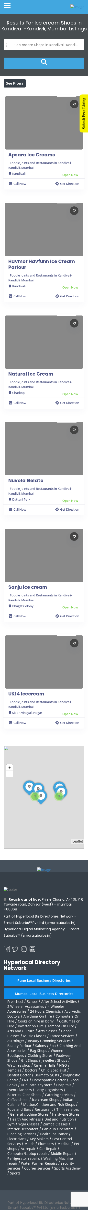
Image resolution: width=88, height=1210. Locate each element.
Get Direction (69, 183)
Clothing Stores (40, 1055)
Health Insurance (54, 1134)
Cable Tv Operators (58, 1129)
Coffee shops (17, 1099)
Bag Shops (38, 1050)
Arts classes (47, 1031)
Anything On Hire (37, 1016)
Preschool (15, 1001)
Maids (29, 1143)
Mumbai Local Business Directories (44, 993)
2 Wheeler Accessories (25, 1006)
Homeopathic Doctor (49, 1080)
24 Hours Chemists (45, 1011)
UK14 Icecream (26, 694)
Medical (63, 1143)
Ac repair (28, 1148)
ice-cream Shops (45, 1099)
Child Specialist (53, 1070)
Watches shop (18, 1065)
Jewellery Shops (54, 1060)
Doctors (31, 1070)
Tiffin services (67, 1109)
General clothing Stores (29, 1114)
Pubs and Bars (19, 1109)
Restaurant (44, 1109)
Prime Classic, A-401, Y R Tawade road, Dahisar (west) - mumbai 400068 (43, 904)
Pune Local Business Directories (44, 980)
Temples (14, 1070)
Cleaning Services (21, 1134)
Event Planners (19, 1089)
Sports (15, 1173)
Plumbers (46, 1143)
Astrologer (15, 1040)
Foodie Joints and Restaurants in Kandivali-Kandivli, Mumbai (40, 165)
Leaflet (77, 841)
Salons (40, 1045)
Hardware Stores (65, 1114)
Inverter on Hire (31, 1026)
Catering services (59, 1094)
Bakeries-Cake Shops (24, 1094)
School (32, 1001)
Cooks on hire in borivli (36, 1021)
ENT (25, 1080)
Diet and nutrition (59, 1119)
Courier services (37, 1168)
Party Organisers (49, 1089)
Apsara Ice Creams (31, 155)
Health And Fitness (25, 1119)
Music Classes (34, 1036)
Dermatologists (46, 1075)
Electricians (16, 1138)
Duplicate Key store (37, 1085)
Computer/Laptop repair (27, 1153)
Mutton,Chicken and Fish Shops (49, 1104)
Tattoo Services (62, 1036)
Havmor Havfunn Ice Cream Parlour (41, 264)
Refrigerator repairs (23, 1158)
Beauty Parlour (19, 1045)
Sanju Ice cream (27, 587)
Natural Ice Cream (30, 374)
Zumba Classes (55, 1124)
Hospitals (63, 1085)
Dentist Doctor (19, 1075)
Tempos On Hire (60, 1026)
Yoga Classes (28, 1124)
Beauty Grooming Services (49, 1040)
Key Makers (39, 1138)
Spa (53, 1045)
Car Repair (48, 1148)
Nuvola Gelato (26, 481)
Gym (11, 1124)
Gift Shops (29, 1060)
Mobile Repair (62, 1153)
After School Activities (59, 1001)
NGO (63, 1065)
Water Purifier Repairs (39, 1163)
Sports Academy (67, 1168)
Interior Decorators (22, 1129)
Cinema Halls (44, 1065)
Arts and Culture (20, 1031)
